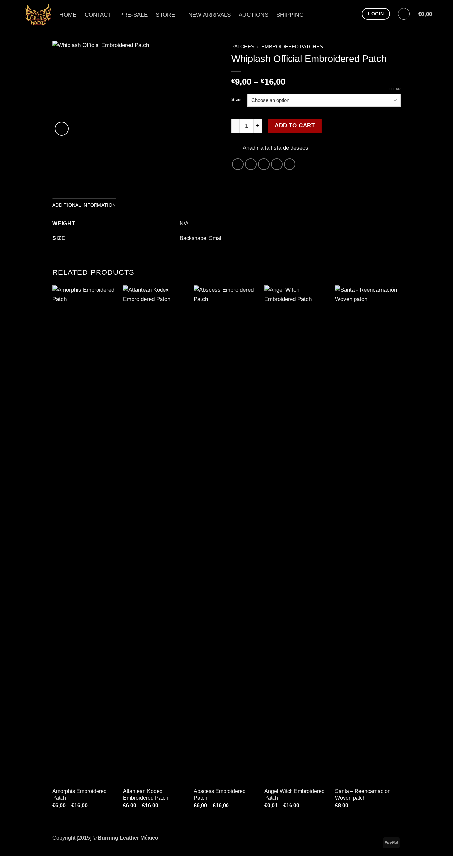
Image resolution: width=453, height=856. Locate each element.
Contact (98, 14)
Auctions (253, 14)
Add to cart (295, 125)
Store (165, 14)
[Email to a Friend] (264, 164)
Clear (395, 89)
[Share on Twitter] (251, 164)
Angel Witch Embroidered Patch (294, 794)
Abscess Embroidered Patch (220, 794)
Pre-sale (133, 14)
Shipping (290, 14)
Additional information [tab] (84, 205)
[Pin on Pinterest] (277, 164)
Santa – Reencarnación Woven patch (363, 794)
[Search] (315, 14)
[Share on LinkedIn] (290, 164)
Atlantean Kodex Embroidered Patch (145, 794)
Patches (242, 46)
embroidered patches (292, 46)
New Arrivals (209, 14)
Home (67, 14)
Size (236, 99)
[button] (404, 14)
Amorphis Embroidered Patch (79, 794)
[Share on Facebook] (238, 164)
